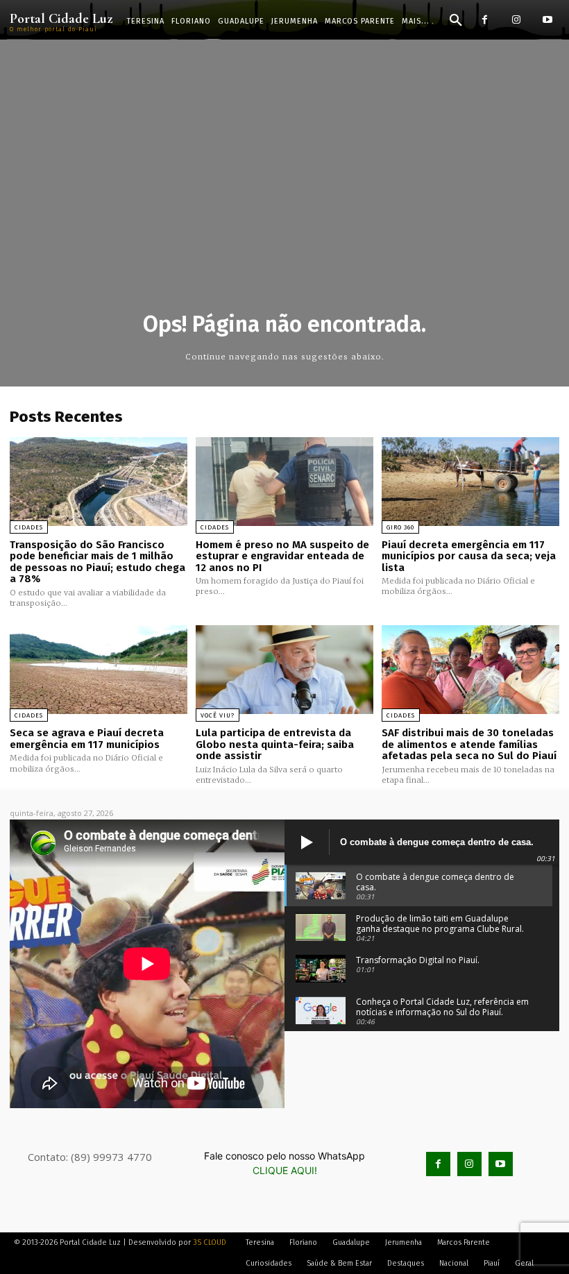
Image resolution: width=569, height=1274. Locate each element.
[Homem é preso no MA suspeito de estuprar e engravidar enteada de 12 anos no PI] (284, 481)
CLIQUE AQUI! (285, 1170)
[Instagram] (516, 20)
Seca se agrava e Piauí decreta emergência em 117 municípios (87, 739)
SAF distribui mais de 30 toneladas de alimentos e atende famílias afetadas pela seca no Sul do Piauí (469, 744)
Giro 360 (400, 527)
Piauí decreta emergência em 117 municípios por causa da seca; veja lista (469, 556)
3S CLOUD (209, 1242)
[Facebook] (485, 20)
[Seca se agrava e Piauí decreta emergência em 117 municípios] (98, 669)
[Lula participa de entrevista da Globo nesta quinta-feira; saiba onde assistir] (284, 669)
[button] (456, 20)
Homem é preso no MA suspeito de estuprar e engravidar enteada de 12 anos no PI (282, 556)
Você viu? (218, 715)
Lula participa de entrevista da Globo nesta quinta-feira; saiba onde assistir (275, 744)
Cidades (29, 527)
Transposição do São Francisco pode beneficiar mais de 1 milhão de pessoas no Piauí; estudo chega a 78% (97, 562)
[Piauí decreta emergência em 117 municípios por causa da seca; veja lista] (470, 481)
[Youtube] (547, 20)
